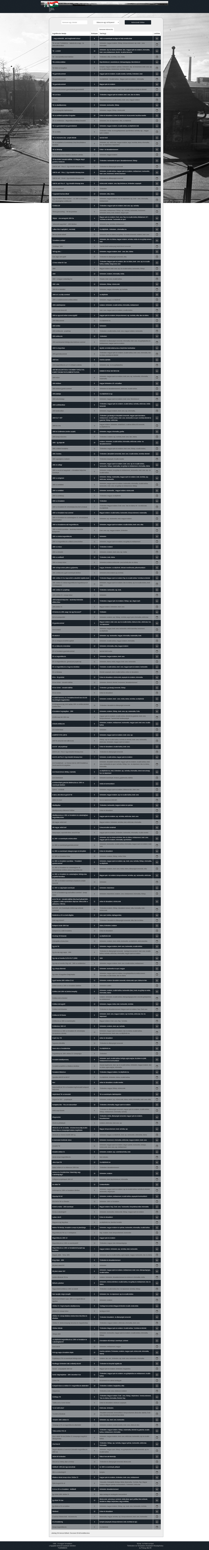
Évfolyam (94, 33)
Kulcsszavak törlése (137, 22)
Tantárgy (103, 33)
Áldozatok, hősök (79, 5)
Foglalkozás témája (59, 33)
